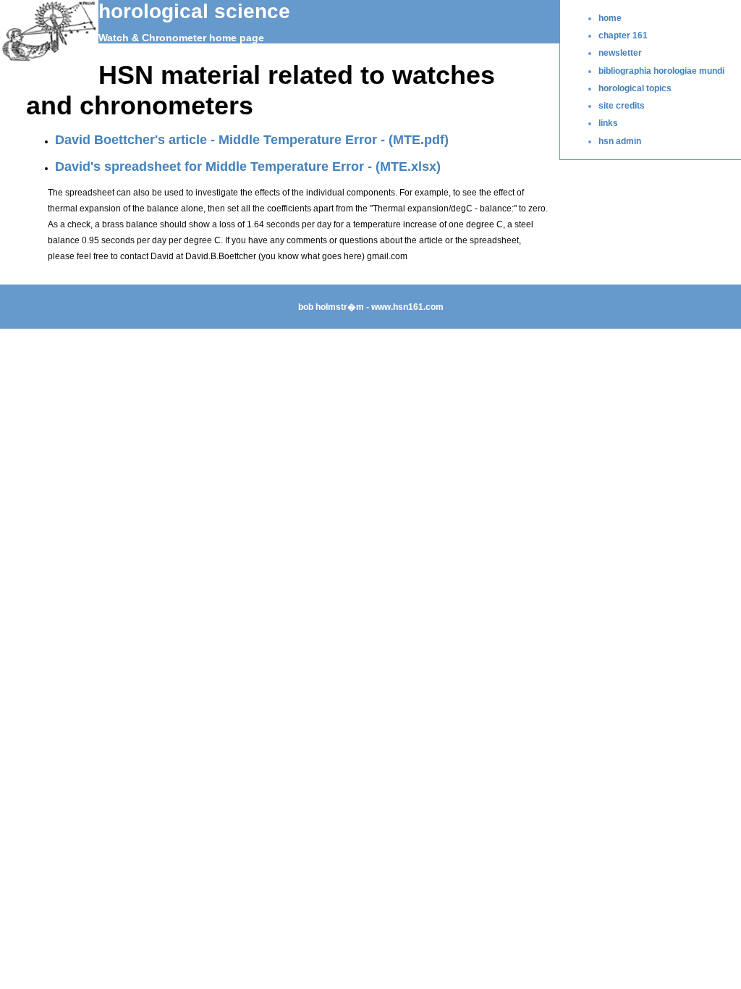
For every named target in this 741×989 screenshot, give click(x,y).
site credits (621, 106)
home (610, 18)
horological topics (635, 88)
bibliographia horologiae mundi (661, 71)
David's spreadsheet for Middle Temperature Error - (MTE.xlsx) (248, 166)
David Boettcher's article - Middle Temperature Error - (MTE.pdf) (252, 139)
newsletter (620, 53)
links (608, 123)
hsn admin (619, 141)
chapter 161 (623, 35)
